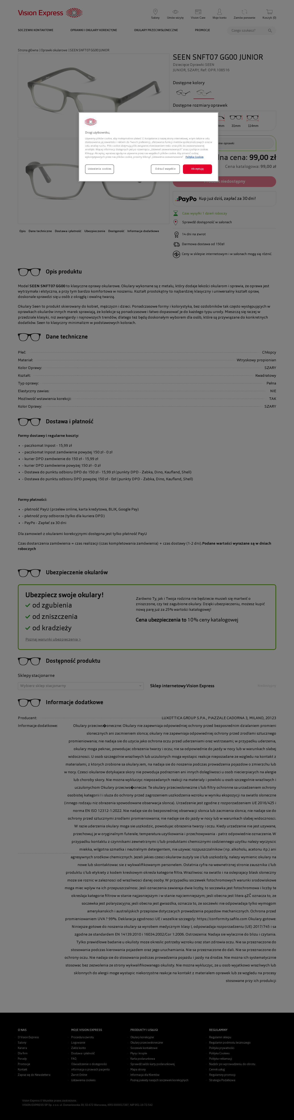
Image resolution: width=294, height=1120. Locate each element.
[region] (148, 147)
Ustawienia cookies (99, 169)
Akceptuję (197, 169)
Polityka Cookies (194, 157)
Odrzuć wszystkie (165, 169)
